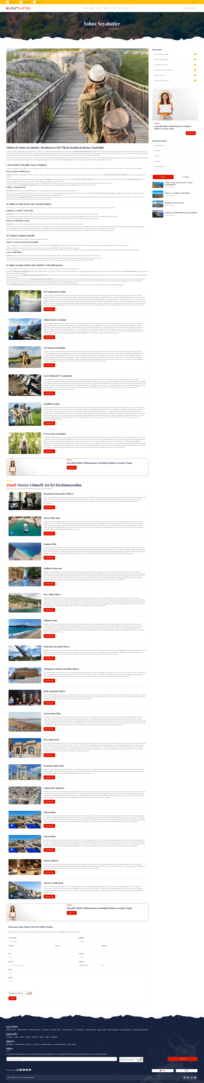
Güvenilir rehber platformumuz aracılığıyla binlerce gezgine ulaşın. (172, 127)
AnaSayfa (86, 8)
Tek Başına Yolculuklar (161, 65)
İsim (9, 954)
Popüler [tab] (163, 177)
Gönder (12, 998)
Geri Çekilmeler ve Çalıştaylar (163, 70)
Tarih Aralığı (12, 938)
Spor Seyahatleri (126, 1030)
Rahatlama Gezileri (34, 1030)
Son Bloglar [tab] (185, 177)
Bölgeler (81, 938)
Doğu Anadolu (71, 1044)
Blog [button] (119, 8)
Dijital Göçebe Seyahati (161, 59)
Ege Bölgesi (9, 1044)
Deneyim (157, 156)
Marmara (29, 1044)
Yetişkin (11, 946)
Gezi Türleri (102, 29)
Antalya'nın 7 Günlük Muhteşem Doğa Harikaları (181, 213)
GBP (187, 1071)
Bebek (104, 946)
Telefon (81, 962)
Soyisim (81, 954)
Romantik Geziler (55, 1030)
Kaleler (41, 1037)
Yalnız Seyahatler (67, 1030)
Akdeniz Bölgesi (19, 1044)
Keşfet (95, 29)
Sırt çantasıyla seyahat (161, 54)
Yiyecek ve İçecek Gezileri (140, 1030)
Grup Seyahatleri (90, 1030)
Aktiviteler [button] (107, 8)
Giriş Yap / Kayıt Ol (191, 8)
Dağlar (47, 1037)
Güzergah (157, 151)
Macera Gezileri (11, 1030)
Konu (10, 970)
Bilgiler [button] (92, 8)
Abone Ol (182, 1059)
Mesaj (10, 977)
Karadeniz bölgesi (46, 1044)
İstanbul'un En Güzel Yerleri (174, 203)
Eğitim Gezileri (101, 1030)
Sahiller (16, 1037)
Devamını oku (49, 309)
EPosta (10, 962)
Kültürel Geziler (22, 1030)
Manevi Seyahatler (113, 1030)
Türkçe (163, 1071)
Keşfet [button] (99, 8)
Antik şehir (34, 1037)
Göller (22, 1037)
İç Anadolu (36, 1044)
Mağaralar (54, 1037)
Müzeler (27, 1037)
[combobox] (89, 965)
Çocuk (57, 946)
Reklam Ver (72, 467)
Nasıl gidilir (157, 161)
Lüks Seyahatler (79, 1030)
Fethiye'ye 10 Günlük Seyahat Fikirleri (177, 193)
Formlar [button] (126, 8)
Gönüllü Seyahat (159, 75)
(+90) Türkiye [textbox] (83, 965)
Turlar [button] (114, 8)
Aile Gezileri (45, 1030)
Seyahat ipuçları (159, 166)
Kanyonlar (9, 1037)
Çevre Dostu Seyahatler (161, 81)
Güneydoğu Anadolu (59, 1044)
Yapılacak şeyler (159, 145)
